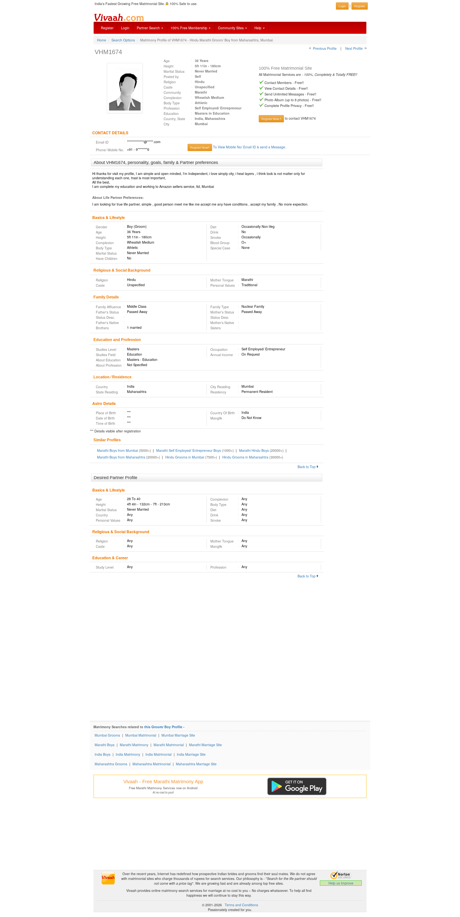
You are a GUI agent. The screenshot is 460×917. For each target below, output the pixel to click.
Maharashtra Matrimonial (151, 763)
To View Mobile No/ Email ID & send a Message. (249, 147)
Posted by (171, 76)
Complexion (173, 97)
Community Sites (231, 27)
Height (168, 66)
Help (258, 27)
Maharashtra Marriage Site (196, 763)
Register (107, 27)
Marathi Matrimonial (169, 744)
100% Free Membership (189, 27)
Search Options (123, 40)
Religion (170, 81)
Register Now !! (271, 119)
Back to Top (307, 466)
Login (125, 27)
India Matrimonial (158, 754)
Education (171, 113)
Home (101, 40)
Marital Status (174, 71)
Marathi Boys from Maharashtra (121, 457)
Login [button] (342, 6)
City (166, 124)
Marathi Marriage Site (205, 744)
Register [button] (359, 6)
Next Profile (354, 48)
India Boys (102, 754)
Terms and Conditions (241, 904)
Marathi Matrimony (134, 744)
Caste (168, 87)
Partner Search (149, 27)
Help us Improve (340, 883)
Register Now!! (199, 147)
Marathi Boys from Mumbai (117, 450)
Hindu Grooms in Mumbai (184, 457)
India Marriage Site (191, 754)
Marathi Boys (105, 744)
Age (167, 60)
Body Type (172, 103)
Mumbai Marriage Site (178, 735)
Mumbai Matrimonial (140, 735)
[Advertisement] (347, 232)
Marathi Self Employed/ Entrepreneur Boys (188, 450)
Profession (172, 108)
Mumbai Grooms (107, 735)
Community (172, 92)
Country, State (174, 118)
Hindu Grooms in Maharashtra (245, 457)
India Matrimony (128, 754)
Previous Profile (325, 48)
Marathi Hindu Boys (254, 450)
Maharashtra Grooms (111, 763)
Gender (101, 226)
